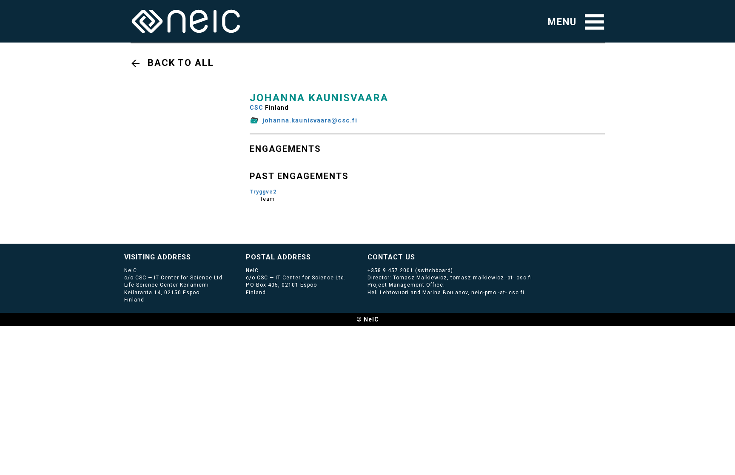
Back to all (181, 62)
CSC (256, 107)
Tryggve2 (263, 192)
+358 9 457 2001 (390, 270)
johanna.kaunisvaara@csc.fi (309, 120)
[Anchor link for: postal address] (314, 256)
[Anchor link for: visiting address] (194, 256)
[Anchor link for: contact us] (418, 256)
